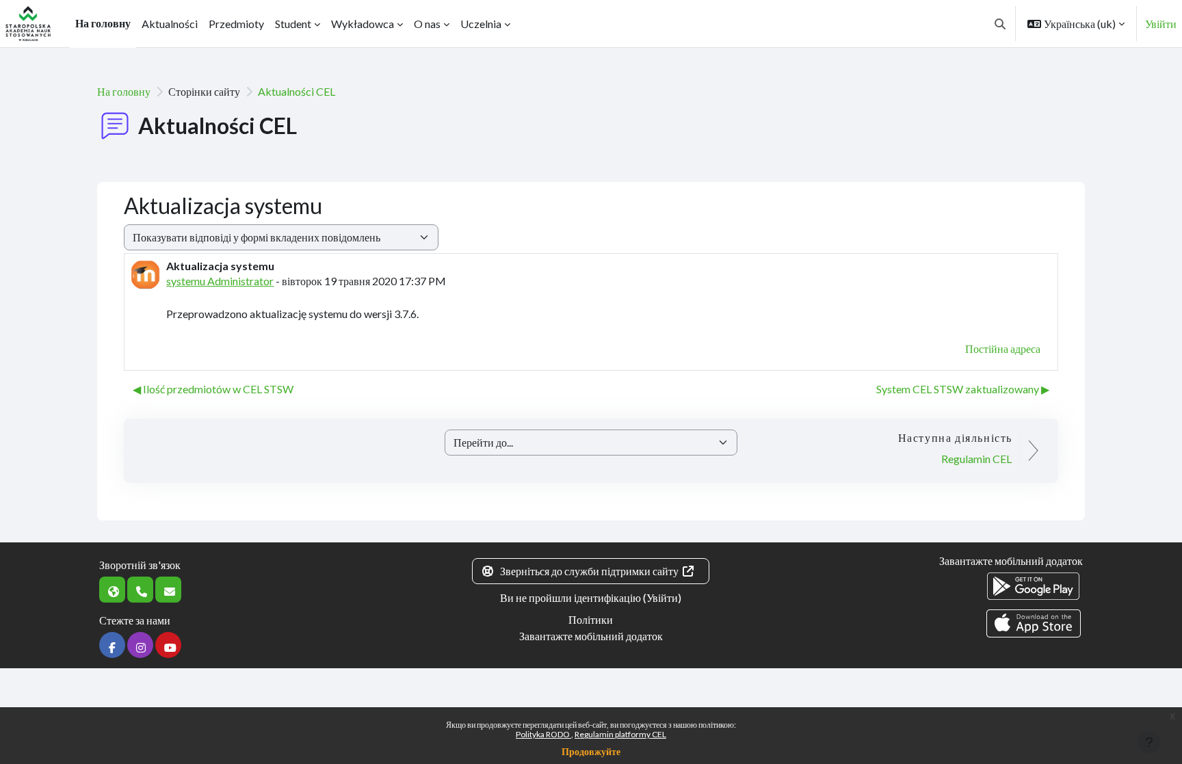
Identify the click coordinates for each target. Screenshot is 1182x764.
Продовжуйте (591, 751)
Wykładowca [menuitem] (362, 23)
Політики (590, 619)
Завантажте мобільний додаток (591, 635)
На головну (123, 91)
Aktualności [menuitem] (170, 23)
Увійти (1161, 23)
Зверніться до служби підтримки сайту (589, 570)
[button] (1000, 23)
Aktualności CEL (296, 91)
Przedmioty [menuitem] (236, 23)
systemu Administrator (220, 280)
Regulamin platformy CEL (620, 734)
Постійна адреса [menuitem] (1002, 348)
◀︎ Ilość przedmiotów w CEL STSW (213, 388)
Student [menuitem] (293, 23)
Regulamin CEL (976, 458)
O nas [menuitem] (427, 23)
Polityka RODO (543, 734)
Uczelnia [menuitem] (480, 23)
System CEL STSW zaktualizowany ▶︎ (962, 388)
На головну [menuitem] (103, 22)
